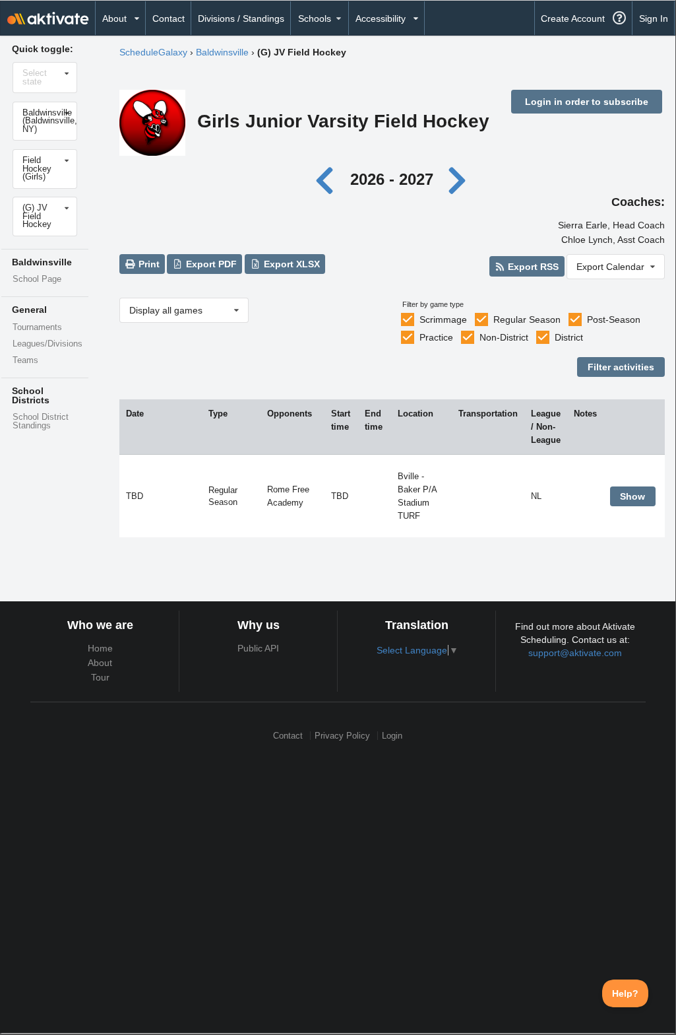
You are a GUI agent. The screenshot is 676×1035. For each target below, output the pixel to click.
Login (392, 735)
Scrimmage (443, 319)
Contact (168, 18)
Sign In (653, 18)
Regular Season (527, 319)
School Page (37, 279)
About (100, 662)
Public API (258, 648)
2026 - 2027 (391, 179)
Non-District (503, 337)
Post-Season (613, 319)
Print (148, 264)
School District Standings (41, 421)
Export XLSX (290, 264)
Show (632, 496)
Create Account (573, 18)
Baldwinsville (222, 52)
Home (100, 648)
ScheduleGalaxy (153, 52)
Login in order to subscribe (586, 101)
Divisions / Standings (241, 18)
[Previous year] (328, 179)
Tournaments (37, 327)
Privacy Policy (342, 735)
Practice (436, 337)
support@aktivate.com (575, 653)
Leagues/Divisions (47, 344)
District (569, 337)
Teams (25, 360)
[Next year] (457, 179)
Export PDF (210, 264)
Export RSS (532, 266)
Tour (100, 677)
